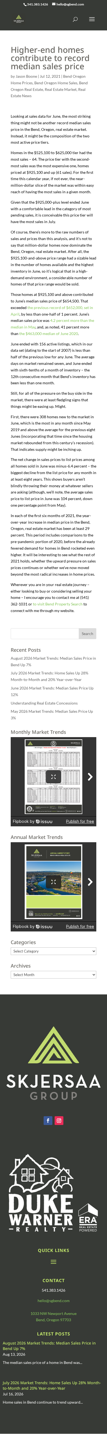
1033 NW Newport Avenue (53, 1313)
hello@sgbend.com (54, 1300)
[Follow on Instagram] (59, 1120)
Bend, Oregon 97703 (53, 1319)
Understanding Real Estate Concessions (44, 703)
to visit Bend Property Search (58, 604)
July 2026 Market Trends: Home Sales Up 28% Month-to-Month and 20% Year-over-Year (52, 1385)
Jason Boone (26, 76)
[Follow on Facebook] (48, 1120)
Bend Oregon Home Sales (55, 82)
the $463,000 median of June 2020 (48, 333)
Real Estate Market (61, 89)
